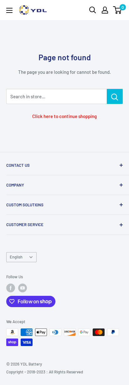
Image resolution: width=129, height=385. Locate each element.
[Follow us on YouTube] (22, 288)
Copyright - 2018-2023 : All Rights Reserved (44, 371)
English (16, 256)
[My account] (105, 10)
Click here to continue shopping (64, 116)
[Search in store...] (115, 96)
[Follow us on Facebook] (10, 288)
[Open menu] (9, 10)
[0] (117, 10)
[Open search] (92, 10)
